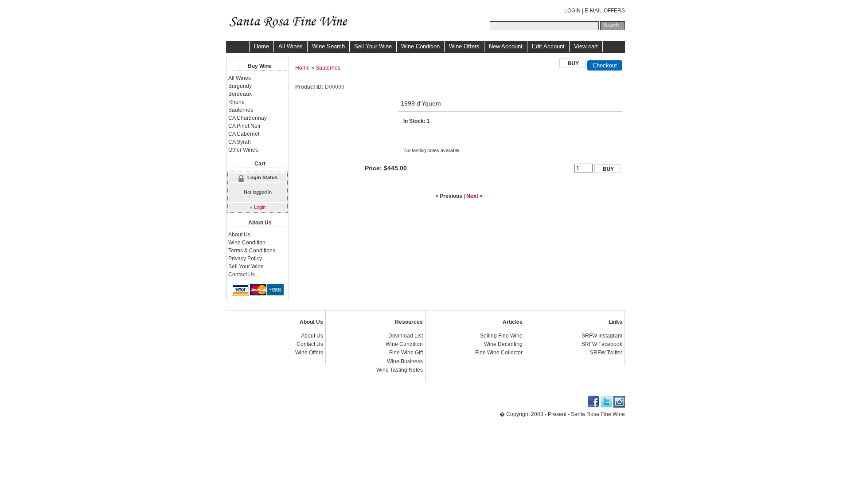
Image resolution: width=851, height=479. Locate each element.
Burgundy (240, 86)
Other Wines (243, 150)
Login (259, 207)
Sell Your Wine (373, 46)
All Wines (290, 46)
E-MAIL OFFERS (605, 11)
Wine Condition (420, 46)
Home (261, 46)
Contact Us (241, 274)
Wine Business (405, 361)
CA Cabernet (243, 134)
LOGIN (572, 11)
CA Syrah (239, 142)
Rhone (236, 102)
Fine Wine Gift (406, 352)
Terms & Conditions (251, 250)
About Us (239, 235)
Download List (405, 336)
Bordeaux (240, 94)
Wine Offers (464, 46)
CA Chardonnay (247, 118)
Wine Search (328, 46)
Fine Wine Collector (499, 352)
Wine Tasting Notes (399, 370)
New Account (506, 46)
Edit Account (548, 46)
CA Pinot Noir (244, 126)
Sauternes (328, 68)
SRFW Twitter (606, 352)
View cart (586, 46)
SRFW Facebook (602, 344)
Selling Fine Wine (501, 336)
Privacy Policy (245, 258)
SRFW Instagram (602, 336)
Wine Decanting (503, 344)
